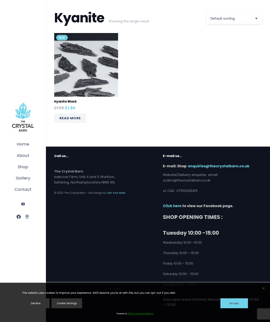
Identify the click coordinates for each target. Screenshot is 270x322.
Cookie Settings (67, 303)
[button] (30, 167)
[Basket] (23, 204)
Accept (234, 303)
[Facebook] (18, 217)
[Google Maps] (27, 217)
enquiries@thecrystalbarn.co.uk (218, 166)
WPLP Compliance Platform (141, 313)
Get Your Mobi (116, 193)
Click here (172, 205)
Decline (36, 303)
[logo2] (23, 117)
